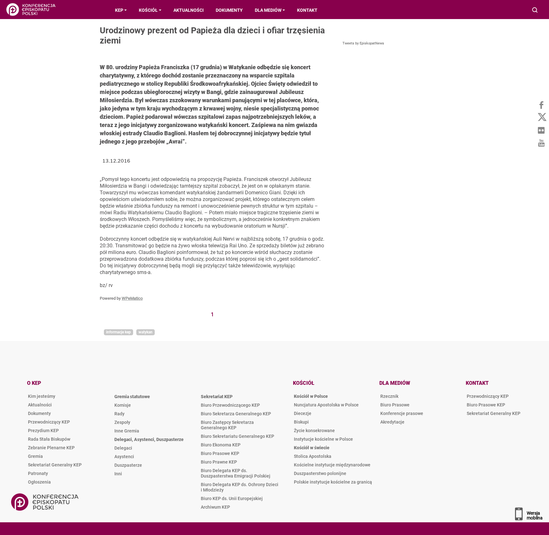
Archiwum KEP (215, 507)
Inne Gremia (126, 430)
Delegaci (123, 448)
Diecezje (302, 413)
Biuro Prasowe (395, 404)
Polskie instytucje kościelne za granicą (333, 482)
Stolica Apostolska (312, 456)
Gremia (35, 456)
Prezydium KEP (43, 430)
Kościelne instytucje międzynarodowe (332, 464)
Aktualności (40, 404)
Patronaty (38, 473)
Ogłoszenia (39, 482)
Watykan (145, 332)
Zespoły (122, 422)
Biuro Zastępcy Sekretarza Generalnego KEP (227, 425)
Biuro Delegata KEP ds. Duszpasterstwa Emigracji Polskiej (235, 473)
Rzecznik (389, 396)
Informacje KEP (118, 332)
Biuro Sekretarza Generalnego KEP (236, 413)
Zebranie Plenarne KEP (51, 447)
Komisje (122, 405)
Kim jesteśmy (41, 396)
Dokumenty (39, 413)
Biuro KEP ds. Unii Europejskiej (232, 498)
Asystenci (124, 456)
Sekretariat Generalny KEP (55, 464)
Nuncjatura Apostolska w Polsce (326, 404)
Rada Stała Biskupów (49, 439)
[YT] (541, 143)
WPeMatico (132, 298)
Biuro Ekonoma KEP (221, 444)
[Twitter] (541, 117)
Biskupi (301, 422)
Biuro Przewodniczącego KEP (230, 405)
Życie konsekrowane (314, 430)
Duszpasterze (128, 465)
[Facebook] (541, 105)
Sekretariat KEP (217, 396)
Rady (119, 413)
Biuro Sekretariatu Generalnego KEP (237, 436)
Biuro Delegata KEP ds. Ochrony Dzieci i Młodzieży (239, 487)
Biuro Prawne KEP (219, 462)
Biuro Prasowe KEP (220, 453)
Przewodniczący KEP (49, 422)
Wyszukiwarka (535, 11)
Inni (118, 473)
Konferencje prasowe (401, 413)
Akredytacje (392, 422)
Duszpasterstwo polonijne (320, 473)
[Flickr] (541, 130)
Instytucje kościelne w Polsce (323, 439)
